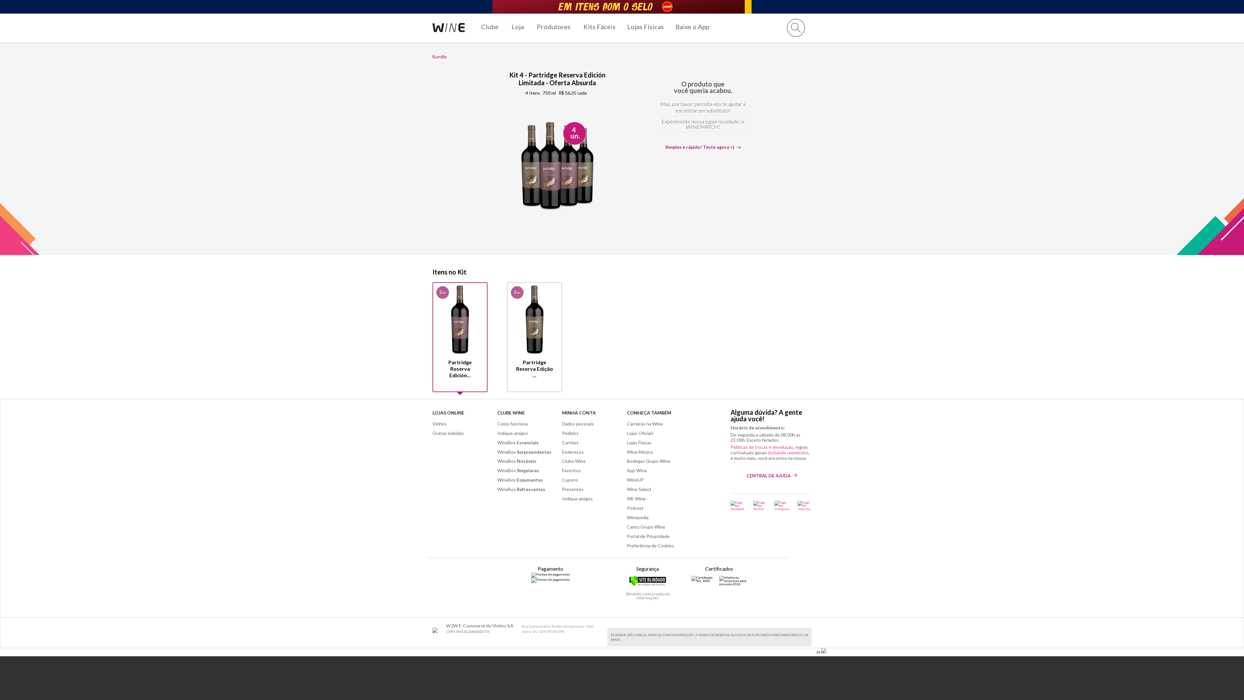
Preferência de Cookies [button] (650, 545)
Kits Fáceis (599, 26)
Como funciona (512, 423)
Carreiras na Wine (645, 423)
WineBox (518, 442)
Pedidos (570, 433)
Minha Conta (579, 412)
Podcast (635, 508)
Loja (518, 26)
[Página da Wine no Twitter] (759, 505)
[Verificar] (647, 585)
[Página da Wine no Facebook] (738, 505)
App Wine (637, 470)
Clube (490, 26)
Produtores (553, 26)
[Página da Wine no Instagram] (781, 505)
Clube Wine (511, 412)
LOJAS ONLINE (448, 412)
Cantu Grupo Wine (646, 527)
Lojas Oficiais (640, 433)
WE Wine (636, 498)
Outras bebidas (448, 433)
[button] (796, 28)
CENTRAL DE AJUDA (768, 475)
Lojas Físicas (645, 26)
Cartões (570, 442)
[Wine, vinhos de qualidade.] (436, 630)
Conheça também (649, 412)
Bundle (439, 56)
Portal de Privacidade (648, 536)
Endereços (573, 452)
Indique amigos (512, 433)
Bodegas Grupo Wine (648, 461)
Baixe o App (692, 26)
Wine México (640, 452)
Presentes (572, 489)
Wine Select (639, 489)
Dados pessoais (578, 423)
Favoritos (571, 470)
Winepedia (638, 517)
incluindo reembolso (788, 452)
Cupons (570, 480)
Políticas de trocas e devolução (762, 447)
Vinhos (439, 423)
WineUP (635, 480)
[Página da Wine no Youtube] (805, 505)
